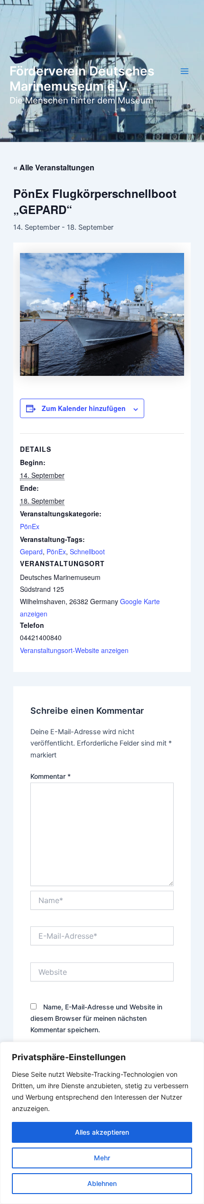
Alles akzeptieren (102, 1132)
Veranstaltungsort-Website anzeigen (74, 650)
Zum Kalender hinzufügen (84, 408)
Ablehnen (102, 1183)
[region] (102, 1123)
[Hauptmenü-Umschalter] (185, 71)
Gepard (31, 551)
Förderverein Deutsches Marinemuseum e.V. (82, 78)
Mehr (102, 1158)
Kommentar (50, 776)
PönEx (29, 526)
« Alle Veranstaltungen (53, 167)
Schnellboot (87, 551)
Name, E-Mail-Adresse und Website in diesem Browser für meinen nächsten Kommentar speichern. (96, 1018)
